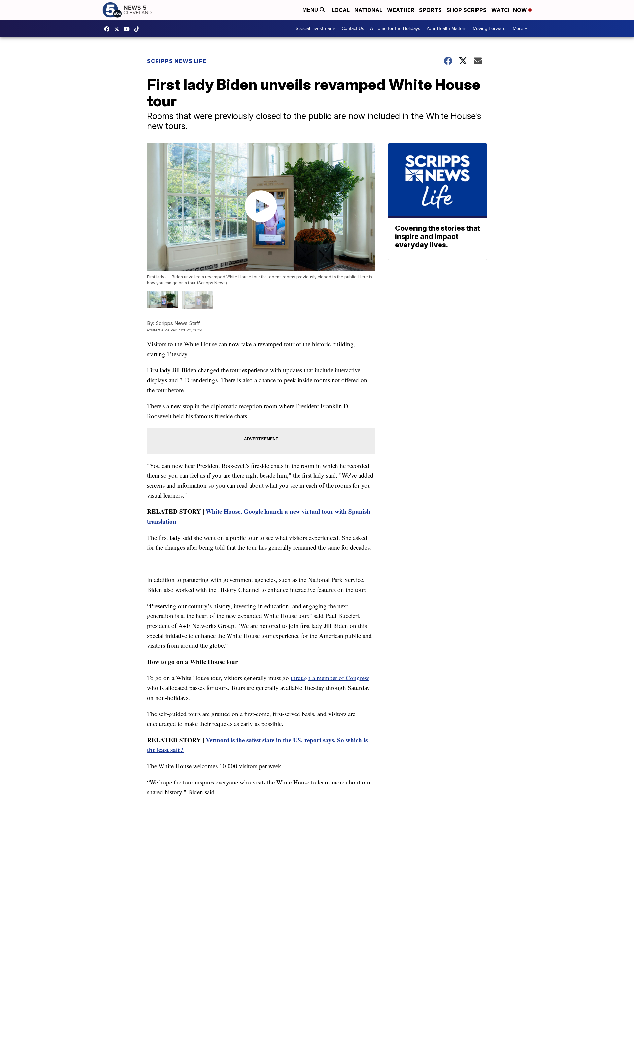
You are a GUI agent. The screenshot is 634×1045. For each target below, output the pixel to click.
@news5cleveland (138, 29)
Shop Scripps (466, 10)
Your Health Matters (446, 28)
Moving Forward (489, 28)
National (368, 10)
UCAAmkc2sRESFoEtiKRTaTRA (128, 29)
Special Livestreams (316, 28)
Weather (400, 10)
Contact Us (353, 28)
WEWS (118, 29)
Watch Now (509, 10)
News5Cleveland (108, 29)
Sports (430, 10)
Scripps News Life (176, 61)
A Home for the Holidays (395, 28)
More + (520, 28)
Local (341, 10)
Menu (311, 10)
